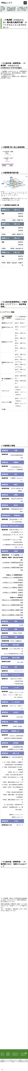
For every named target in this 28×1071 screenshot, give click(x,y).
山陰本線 (20, 216)
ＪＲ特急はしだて (6, 76)
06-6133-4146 (18, 542)
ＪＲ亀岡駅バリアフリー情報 (15, 749)
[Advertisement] (14, 44)
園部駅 (4, 165)
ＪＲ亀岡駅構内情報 (17, 747)
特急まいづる (15, 76)
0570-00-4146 (7, 534)
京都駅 (19, 220)
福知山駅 (18, 248)
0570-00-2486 (13, 519)
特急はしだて (6, 3)
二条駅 (11, 165)
